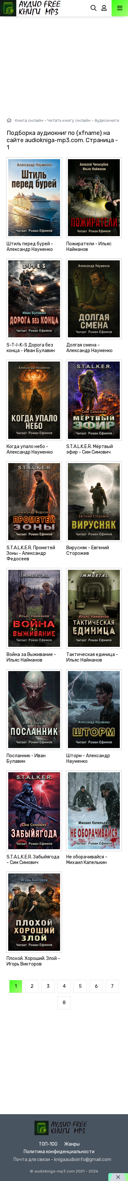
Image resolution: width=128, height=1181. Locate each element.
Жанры (72, 1144)
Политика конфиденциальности (59, 1151)
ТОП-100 (48, 1144)
